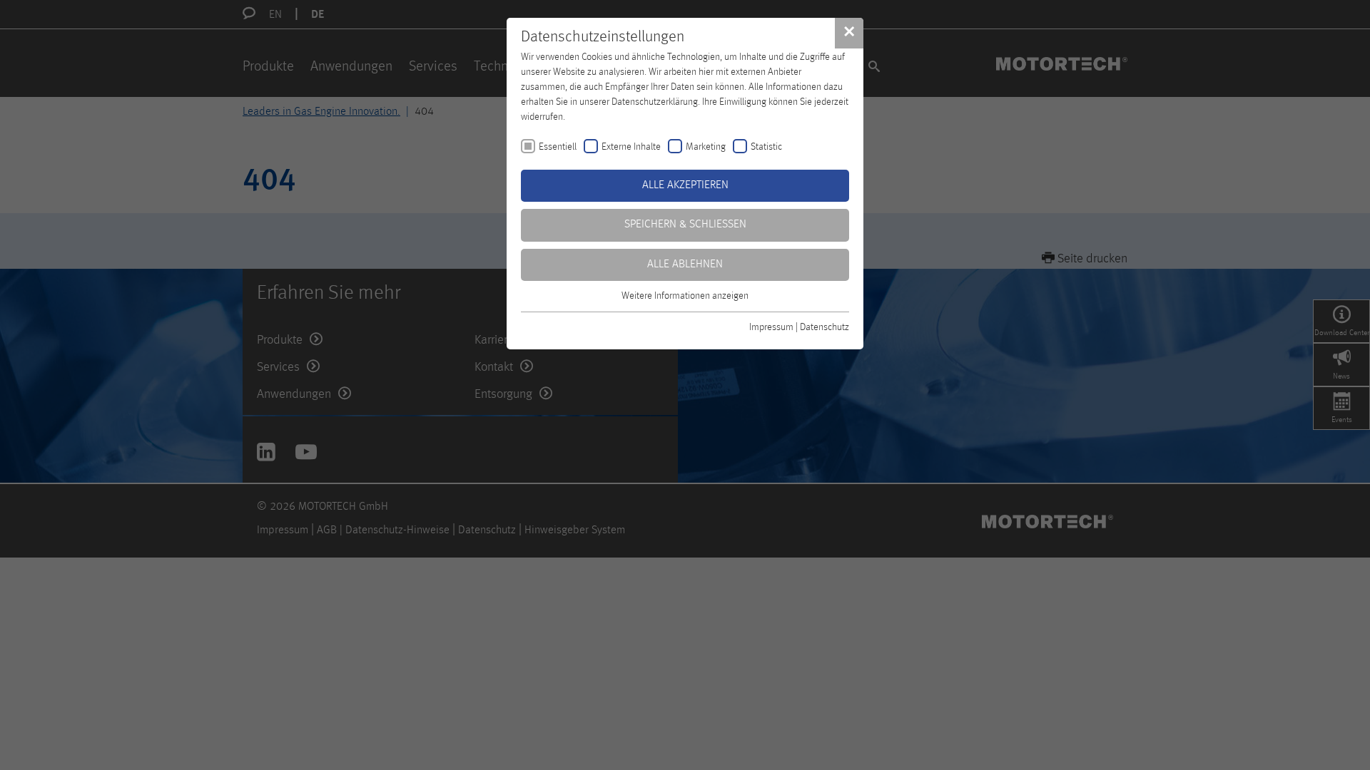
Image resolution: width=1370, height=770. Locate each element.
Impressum (771, 327)
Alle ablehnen (685, 264)
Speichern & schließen (685, 224)
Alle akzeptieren (685, 185)
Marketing (706, 147)
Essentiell (558, 147)
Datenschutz (824, 327)
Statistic (766, 147)
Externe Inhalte (631, 147)
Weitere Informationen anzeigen (685, 296)
